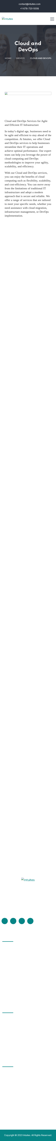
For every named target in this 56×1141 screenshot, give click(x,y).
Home (8, 58)
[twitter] (13, 921)
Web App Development (20, 983)
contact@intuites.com (29, 4)
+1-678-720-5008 (29, 8)
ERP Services (14, 954)
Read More (11, 909)
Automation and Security (21, 994)
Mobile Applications (17, 988)
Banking (11, 1048)
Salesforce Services (18, 960)
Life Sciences (14, 1037)
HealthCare (13, 1025)
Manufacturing (15, 1042)
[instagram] (30, 921)
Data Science (14, 977)
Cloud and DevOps (17, 971)
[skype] (22, 921)
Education (12, 1019)
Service (20, 58)
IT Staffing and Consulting (21, 948)
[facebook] (5, 921)
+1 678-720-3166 (11, 1104)
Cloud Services (15, 965)
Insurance (12, 1031)
